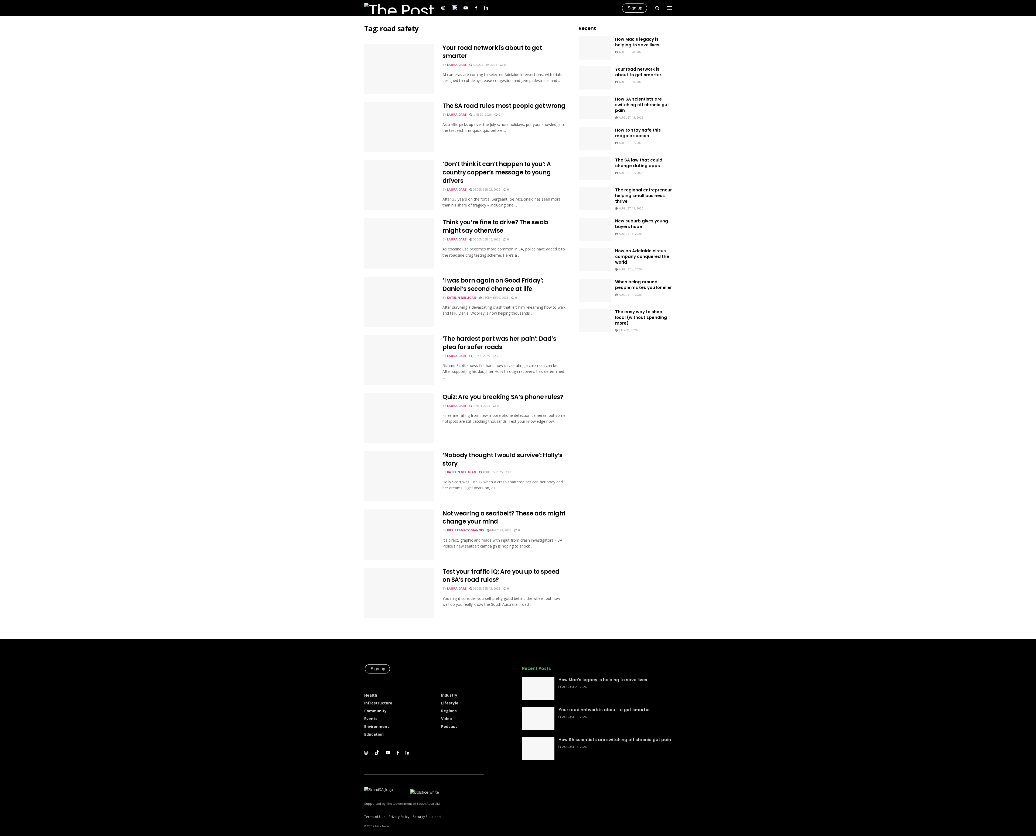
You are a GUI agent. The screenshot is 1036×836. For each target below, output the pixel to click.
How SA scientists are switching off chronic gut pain (642, 104)
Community (375, 710)
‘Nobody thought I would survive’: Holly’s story (502, 459)
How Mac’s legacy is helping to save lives (637, 42)
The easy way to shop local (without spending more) (641, 317)
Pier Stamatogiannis (465, 530)
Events (370, 718)
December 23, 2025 (486, 189)
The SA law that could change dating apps (638, 162)
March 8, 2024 (500, 530)
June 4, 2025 (481, 406)
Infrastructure (378, 703)
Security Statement (427, 816)
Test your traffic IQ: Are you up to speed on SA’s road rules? (501, 575)
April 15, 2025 (492, 472)
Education (374, 734)
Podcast (449, 726)
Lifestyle (449, 703)
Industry (449, 695)
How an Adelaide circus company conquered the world (642, 256)
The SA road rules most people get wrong (503, 106)
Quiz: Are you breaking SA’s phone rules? (502, 397)
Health (370, 695)
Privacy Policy (399, 816)
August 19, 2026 (484, 65)
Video (446, 718)
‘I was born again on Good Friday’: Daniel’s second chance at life (492, 284)
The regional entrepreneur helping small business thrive (643, 195)
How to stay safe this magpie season (638, 133)
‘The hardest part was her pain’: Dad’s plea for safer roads (499, 343)
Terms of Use (374, 816)
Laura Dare (456, 65)
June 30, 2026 (482, 114)
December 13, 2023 (486, 588)
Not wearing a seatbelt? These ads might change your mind (503, 517)
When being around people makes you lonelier (643, 284)
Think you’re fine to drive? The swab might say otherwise (495, 226)
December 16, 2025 (486, 239)
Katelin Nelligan (461, 297)
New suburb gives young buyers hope (641, 223)
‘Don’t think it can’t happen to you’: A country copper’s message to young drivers (496, 172)
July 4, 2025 (481, 356)
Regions (449, 710)
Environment (376, 726)
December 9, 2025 (495, 297)
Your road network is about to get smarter (492, 52)
